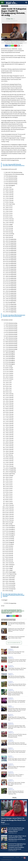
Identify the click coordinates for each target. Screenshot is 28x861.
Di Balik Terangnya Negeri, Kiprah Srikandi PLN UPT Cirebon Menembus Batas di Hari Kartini (17, 837)
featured (3, 611)
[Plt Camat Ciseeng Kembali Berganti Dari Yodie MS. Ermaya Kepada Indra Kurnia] (4, 623)
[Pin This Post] (15, 45)
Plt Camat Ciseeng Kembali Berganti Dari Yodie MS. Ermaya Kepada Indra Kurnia (16, 624)
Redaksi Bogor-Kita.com (8, 857)
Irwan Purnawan (11, 611)
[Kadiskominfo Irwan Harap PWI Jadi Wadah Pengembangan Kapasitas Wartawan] (4, 631)
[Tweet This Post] (9, 45)
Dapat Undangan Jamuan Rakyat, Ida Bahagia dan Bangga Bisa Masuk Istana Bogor (13, 820)
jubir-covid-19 (20, 611)
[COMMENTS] (21, 45)
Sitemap (17, 857)
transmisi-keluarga (6, 613)
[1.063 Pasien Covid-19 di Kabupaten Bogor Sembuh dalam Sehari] (4, 638)
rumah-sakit (18, 612)
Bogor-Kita (10, 18)
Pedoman (23, 857)
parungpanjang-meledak (8, 612)
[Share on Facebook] (6, 45)
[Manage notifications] (24, 858)
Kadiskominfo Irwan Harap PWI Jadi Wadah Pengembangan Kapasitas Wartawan (16, 630)
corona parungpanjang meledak (12, 609)
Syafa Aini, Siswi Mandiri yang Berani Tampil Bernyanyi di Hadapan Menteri (16, 829)
